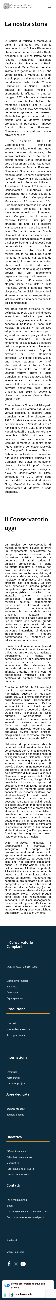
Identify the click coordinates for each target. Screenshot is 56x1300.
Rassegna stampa (16, 1035)
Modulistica (12, 1163)
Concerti (11, 1023)
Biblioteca (11, 986)
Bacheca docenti (15, 1114)
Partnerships (13, 1077)
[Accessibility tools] (12, 1295)
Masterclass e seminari (18, 1029)
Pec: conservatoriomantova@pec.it (25, 1217)
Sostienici (11, 1240)
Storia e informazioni (17, 980)
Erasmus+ (11, 1072)
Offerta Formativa (16, 1151)
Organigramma (14, 998)
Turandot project (15, 1083)
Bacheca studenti (15, 1108)
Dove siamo (12, 992)
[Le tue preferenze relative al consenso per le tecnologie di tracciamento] (5, 1295)
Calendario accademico (19, 1157)
